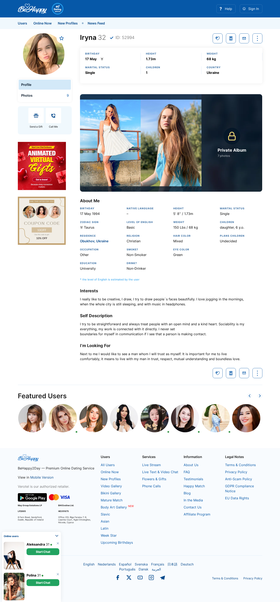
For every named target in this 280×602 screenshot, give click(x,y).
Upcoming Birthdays (117, 542)
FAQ (187, 472)
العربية (156, 569)
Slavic (105, 514)
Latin (104, 528)
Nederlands (107, 564)
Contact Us (192, 507)
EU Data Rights (237, 498)
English (89, 564)
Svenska (141, 564)
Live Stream (151, 465)
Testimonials (193, 479)
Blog (187, 493)
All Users (108, 465)
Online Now (42, 23)
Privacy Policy (236, 472)
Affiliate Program (197, 514)
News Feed (96, 23)
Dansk (143, 569)
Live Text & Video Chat (160, 472)
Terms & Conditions (240, 465)
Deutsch (187, 564)
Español (125, 564)
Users (22, 23)
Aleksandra (36, 544)
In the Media (193, 500)
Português (127, 569)
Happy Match (194, 486)
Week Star (109, 535)
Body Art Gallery (114, 507)
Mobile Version (41, 477)
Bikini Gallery (111, 493)
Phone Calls (151, 486)
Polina (31, 575)
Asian (105, 521)
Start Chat (43, 551)
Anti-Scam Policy (238, 479)
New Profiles (68, 23)
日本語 (172, 564)
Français (157, 564)
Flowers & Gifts (154, 479)
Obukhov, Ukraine (94, 241)
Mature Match (111, 500)
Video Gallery (111, 486)
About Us (191, 465)
